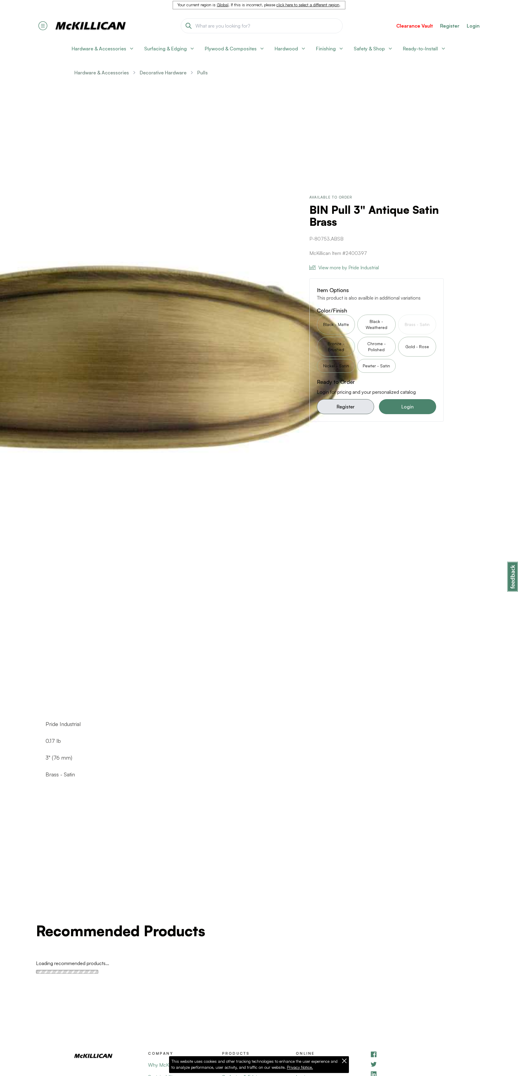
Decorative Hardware (163, 73)
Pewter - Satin (376, 365)
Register (346, 407)
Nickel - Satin (336, 365)
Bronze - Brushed (336, 346)
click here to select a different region (307, 4)
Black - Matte (336, 324)
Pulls (202, 73)
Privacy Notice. (300, 1067)
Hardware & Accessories (101, 73)
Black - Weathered (376, 324)
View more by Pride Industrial (348, 267)
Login (473, 26)
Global (222, 4)
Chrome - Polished (376, 346)
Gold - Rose (417, 346)
